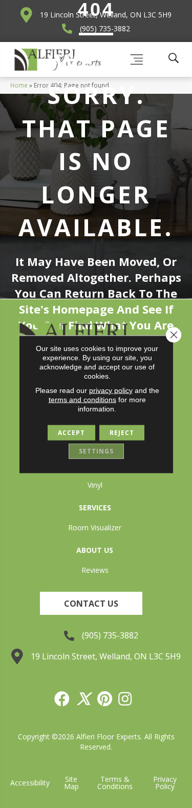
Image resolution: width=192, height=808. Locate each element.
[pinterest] (105, 699)
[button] (91, 603)
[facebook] (62, 699)
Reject (122, 432)
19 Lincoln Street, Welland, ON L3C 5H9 (106, 656)
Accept (71, 432)
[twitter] (84, 699)
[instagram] (125, 699)
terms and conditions (82, 399)
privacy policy (111, 390)
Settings (96, 450)
